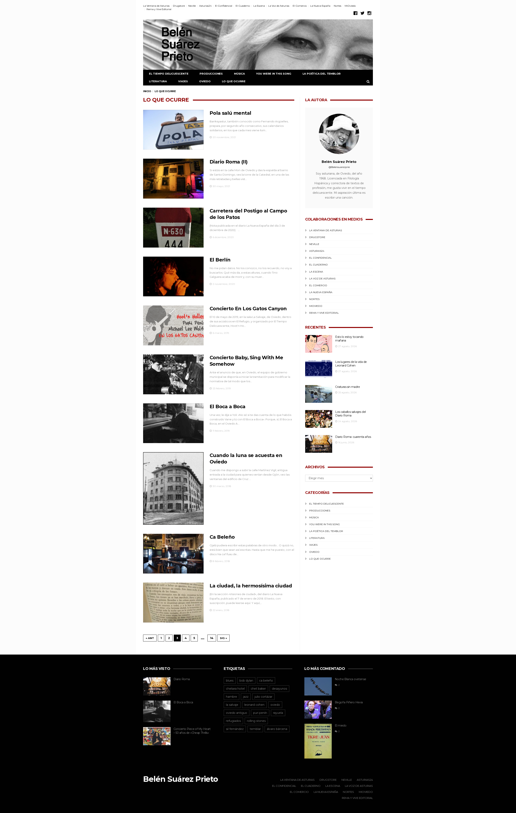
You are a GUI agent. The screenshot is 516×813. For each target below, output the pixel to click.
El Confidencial (223, 5)
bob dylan (246, 680)
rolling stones (256, 721)
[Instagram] (369, 13)
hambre (231, 696)
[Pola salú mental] (173, 130)
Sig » (223, 638)
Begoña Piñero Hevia (349, 702)
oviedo (275, 705)
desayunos (279, 688)
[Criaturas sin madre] (318, 394)
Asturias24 (205, 5)
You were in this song (273, 73)
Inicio (147, 91)
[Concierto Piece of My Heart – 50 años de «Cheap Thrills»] (157, 736)
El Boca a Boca (228, 406)
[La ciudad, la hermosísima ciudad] (173, 603)
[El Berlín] (173, 277)
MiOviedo (350, 5)
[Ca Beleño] (173, 554)
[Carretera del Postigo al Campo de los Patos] (173, 228)
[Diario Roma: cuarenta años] (318, 444)
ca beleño (266, 680)
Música (239, 73)
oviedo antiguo (236, 713)
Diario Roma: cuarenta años (353, 437)
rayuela (278, 713)
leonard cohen (254, 705)
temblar (255, 729)
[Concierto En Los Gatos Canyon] (173, 325)
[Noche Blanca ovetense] (318, 686)
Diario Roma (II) (229, 162)
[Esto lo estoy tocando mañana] (318, 344)
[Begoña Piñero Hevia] (318, 710)
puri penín (260, 713)
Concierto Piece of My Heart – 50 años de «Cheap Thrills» (192, 731)
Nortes (337, 5)
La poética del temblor (322, 73)
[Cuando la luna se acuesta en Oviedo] (173, 488)
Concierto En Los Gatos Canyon (248, 308)
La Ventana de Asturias (156, 5)
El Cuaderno (243, 5)
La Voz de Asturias (278, 5)
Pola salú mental (230, 113)
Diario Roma (182, 679)
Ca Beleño (222, 537)
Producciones (211, 73)
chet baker (258, 688)
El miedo (340, 725)
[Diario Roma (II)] (173, 179)
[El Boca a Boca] (173, 423)
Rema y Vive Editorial (159, 9)
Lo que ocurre (234, 81)
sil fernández (235, 729)
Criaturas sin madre (347, 387)
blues (229, 680)
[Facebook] (355, 13)
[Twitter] (362, 13)
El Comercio (300, 5)
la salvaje (232, 705)
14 (211, 638)
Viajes (183, 81)
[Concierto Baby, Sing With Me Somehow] (173, 374)
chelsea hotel (235, 688)
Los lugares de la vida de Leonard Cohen (351, 363)
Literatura (158, 81)
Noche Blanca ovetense (350, 679)
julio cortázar (263, 696)
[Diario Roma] (157, 686)
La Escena (259, 5)
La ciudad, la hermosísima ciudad (251, 586)
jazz (246, 696)
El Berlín (220, 260)
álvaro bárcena (277, 729)
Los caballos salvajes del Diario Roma (350, 413)
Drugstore (179, 5)
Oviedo (205, 81)
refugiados (233, 721)
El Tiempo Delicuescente (168, 73)
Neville (192, 5)
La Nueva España (320, 5)
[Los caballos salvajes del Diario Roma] (318, 419)
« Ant (150, 638)
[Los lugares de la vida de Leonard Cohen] (318, 369)
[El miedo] (318, 741)
